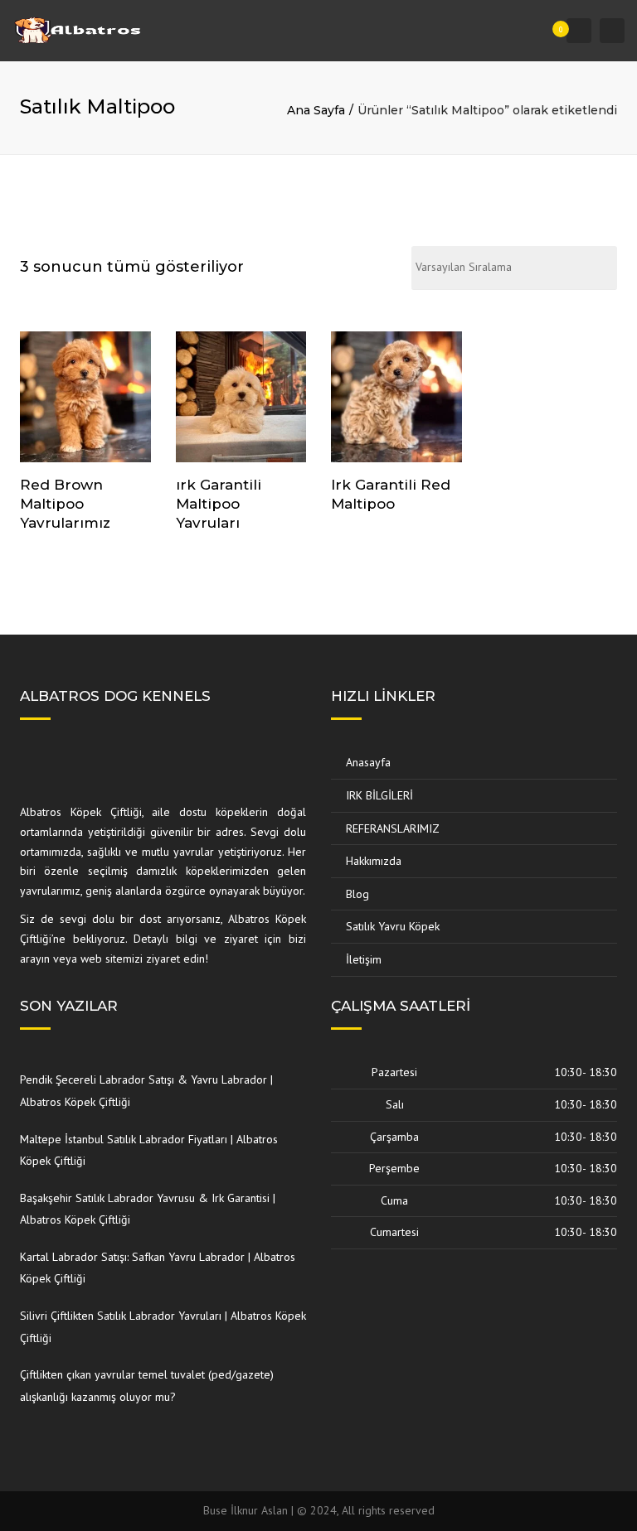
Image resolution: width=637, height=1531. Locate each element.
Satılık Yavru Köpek (393, 926)
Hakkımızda (373, 860)
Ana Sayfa (316, 110)
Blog (357, 893)
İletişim (364, 959)
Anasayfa (368, 762)
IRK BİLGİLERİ (379, 795)
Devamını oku (88, 398)
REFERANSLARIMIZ (393, 828)
